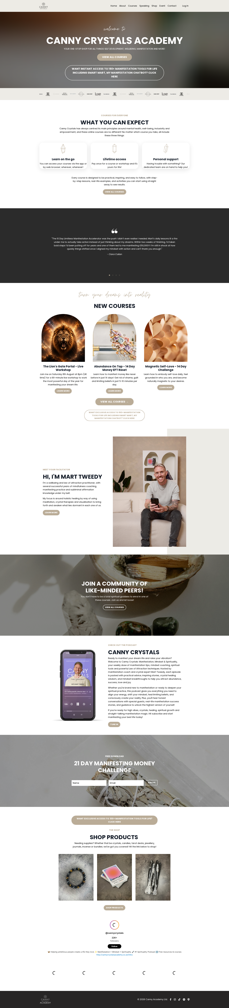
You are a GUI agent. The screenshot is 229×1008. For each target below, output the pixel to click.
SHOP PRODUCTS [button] (114, 907)
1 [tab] (109, 275)
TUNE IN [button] (114, 724)
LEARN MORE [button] (63, 391)
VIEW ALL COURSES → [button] (114, 402)
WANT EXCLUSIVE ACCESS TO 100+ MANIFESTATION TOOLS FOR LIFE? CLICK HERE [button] (114, 820)
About (122, 5)
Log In (185, 5)
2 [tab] (113, 275)
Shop (154, 5)
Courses (132, 5)
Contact (172, 5)
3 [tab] (116, 275)
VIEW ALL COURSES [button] (114, 57)
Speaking (144, 5)
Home (114, 5)
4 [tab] (119, 275)
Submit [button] (152, 782)
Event (162, 5)
